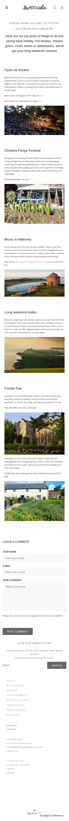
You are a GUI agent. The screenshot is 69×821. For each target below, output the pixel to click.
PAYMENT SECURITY (14, 705)
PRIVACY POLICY (13, 715)
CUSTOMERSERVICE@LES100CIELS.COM (24, 747)
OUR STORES (11, 691)
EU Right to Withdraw (51, 815)
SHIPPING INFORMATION (16, 696)
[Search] (55, 8)
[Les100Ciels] (35, 7)
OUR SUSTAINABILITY (15, 686)
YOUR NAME (9, 552)
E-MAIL (6, 566)
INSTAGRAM (11, 726)
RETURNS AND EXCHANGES (18, 700)
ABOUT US (10, 681)
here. (40, 101)
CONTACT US (12, 751)
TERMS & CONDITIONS (15, 710)
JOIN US (57, 665)
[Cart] (62, 8)
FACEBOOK (11, 729)
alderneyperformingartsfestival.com (30, 262)
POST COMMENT (17, 631)
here (42, 96)
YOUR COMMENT (12, 580)
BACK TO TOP (35, 813)
